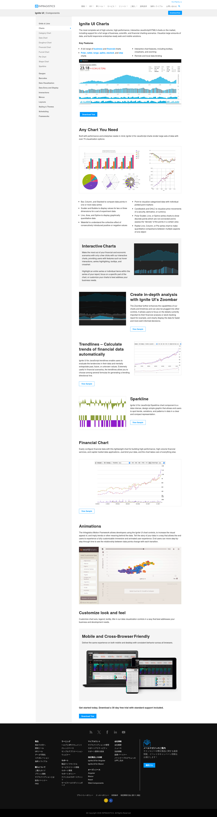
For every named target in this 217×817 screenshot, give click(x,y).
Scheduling (44, 111)
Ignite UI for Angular (96, 760)
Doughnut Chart (45, 42)
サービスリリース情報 (70, 767)
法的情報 (118, 751)
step (121, 52)
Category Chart (45, 33)
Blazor (91, 776)
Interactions (44, 92)
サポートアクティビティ (97, 748)
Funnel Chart (44, 52)
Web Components (96, 783)
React (90, 779)
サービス (110, 6)
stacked (110, 52)
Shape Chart (44, 61)
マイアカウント (176, 2)
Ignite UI (39, 13)
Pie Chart (42, 56)
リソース (122, 6)
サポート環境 (67, 770)
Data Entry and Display (48, 87)
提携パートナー (121, 755)
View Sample (137, 329)
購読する (149, 765)
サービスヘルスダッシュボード (72, 784)
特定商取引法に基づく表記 (130, 795)
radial (89, 52)
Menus (42, 97)
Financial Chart (45, 47)
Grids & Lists (44, 23)
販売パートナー (41, 780)
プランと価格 (40, 774)
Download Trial (88, 114)
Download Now (175, 13)
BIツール (99, 6)
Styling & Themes (46, 106)
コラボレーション (42, 758)
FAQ (37, 784)
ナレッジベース (68, 748)
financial (111, 48)
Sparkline (42, 66)
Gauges (42, 73)
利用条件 (115, 795)
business (98, 48)
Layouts (42, 102)
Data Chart (43, 38)
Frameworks (44, 116)
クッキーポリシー (102, 795)
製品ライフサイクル (69, 764)
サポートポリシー (69, 774)
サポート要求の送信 (96, 751)
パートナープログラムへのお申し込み (125, 759)
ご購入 (132, 6)
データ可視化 (40, 755)
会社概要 (118, 745)
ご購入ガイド (40, 770)
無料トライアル (156, 6)
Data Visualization (46, 83)
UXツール (39, 751)
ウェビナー (66, 755)
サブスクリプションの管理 (98, 745)
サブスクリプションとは (44, 777)
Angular (91, 773)
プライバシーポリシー (85, 795)
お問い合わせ (171, 6)
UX (90, 6)
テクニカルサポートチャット (72, 778)
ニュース (118, 748)
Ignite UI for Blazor (96, 764)
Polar (83, 52)
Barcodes (43, 78)
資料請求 (143, 6)
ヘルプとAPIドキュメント (72, 745)
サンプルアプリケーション (72, 751)
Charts (41, 28)
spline (102, 52)
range (96, 52)
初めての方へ (40, 745)
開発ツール (39, 748)
